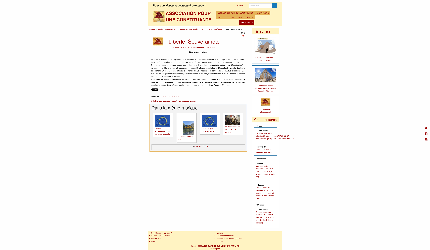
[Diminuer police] (245, 33)
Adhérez (240, 5)
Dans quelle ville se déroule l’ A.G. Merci (264, 151)
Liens (153, 241)
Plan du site (156, 238)
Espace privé (215, 248)
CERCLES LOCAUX (245, 17)
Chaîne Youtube (247, 22)
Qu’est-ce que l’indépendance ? (209, 130)
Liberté (163, 96)
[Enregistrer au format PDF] (243, 36)
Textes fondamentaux (225, 235)
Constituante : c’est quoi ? (161, 233)
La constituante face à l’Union (212, 29)
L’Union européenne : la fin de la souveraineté (162, 131)
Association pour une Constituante (201, 47)
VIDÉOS (221, 17)
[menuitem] (235, 13)
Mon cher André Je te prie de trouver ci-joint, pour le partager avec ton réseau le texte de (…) (265, 171)
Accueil (152, 29)
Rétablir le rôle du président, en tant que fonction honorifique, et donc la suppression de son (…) (265, 193)
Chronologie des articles (161, 235)
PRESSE (231, 17)
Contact (220, 241)
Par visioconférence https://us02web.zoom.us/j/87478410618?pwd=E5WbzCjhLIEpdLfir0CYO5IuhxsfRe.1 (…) (275, 136)
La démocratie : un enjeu (166, 29)
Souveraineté (173, 96)
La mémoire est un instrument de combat (232, 129)
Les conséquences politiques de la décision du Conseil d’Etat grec (265, 88)
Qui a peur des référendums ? (265, 110)
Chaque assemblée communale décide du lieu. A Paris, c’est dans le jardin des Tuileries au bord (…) (265, 217)
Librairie (220, 233)
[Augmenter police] (242, 33)
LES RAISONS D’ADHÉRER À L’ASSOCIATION (235, 13)
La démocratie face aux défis (188, 29)
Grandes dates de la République (229, 238)
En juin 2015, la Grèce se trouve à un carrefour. (265, 59)
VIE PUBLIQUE (263, 13)
